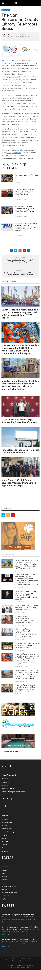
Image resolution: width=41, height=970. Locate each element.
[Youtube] (13, 515)
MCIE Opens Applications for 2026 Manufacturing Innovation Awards (26, 608)
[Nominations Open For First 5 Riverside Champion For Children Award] (7, 227)
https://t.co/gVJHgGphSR (10, 941)
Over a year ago (8, 922)
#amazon (4, 944)
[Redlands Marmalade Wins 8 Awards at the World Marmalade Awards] (7, 646)
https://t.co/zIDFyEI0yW (24, 917)
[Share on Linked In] (28, 250)
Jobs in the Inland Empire (17, 967)
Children (10, 37)
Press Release (9, 35)
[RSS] (8, 515)
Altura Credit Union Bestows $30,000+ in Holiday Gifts (24, 192)
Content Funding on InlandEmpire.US (14, 792)
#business (15, 931)
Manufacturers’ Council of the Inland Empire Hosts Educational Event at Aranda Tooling (26, 688)
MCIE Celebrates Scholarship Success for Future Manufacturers (19, 421)
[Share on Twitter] (15, 250)
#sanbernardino (14, 944)
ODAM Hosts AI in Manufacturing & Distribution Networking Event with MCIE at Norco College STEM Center (19, 313)
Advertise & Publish (8, 788)
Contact (29, 967)
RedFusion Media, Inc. (19, 959)
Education (5, 10)
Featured (4, 889)
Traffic (3, 899)
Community (5, 880)
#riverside (23, 931)
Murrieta (4, 848)
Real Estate (5, 896)
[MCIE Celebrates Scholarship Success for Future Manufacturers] (20, 406)
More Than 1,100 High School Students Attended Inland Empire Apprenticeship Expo (18, 483)
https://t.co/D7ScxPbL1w (30, 929)
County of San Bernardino (23, 37)
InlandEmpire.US (8, 775)
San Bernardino (27, 39)
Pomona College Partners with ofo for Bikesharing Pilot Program (20, 261)
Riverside (4, 819)
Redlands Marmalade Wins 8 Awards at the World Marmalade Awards (27, 645)
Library (18, 39)
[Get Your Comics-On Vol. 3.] (7, 178)
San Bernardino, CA (9, 60)
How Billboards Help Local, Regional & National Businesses (20, 451)
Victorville (4, 841)
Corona (3, 838)
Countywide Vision (8, 39)
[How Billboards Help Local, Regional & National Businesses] (20, 437)
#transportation (29, 944)
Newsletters (5, 785)
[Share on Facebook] (11, 250)
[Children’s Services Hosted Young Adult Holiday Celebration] (7, 210)
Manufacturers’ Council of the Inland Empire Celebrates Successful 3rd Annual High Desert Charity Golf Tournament (27, 564)
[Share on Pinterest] (24, 250)
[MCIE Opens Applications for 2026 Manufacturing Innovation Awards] (7, 609)
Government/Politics (8, 886)
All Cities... (4, 851)
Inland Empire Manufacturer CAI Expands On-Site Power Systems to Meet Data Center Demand (27, 619)
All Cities (5, 815)
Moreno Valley (6, 829)
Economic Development (9, 892)
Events (3, 883)
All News (4, 876)
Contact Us (5, 782)
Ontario (4, 835)
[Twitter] (3, 515)
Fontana (4, 825)
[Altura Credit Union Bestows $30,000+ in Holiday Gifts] (7, 193)
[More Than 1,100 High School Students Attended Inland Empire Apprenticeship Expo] (20, 467)
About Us (4, 779)
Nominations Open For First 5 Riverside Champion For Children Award (26, 227)
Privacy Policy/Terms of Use (20, 961)
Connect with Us (28, 966)
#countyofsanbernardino (27, 919)
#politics (15, 919)
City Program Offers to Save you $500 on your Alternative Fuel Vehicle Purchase (20, 274)
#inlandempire (6, 919)
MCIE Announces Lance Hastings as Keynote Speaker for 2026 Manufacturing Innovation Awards (27, 595)
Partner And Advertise (14, 966)
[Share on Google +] (20, 250)
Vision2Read (15, 77)
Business (4, 867)
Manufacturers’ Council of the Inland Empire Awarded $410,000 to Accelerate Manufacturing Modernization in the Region (20, 349)
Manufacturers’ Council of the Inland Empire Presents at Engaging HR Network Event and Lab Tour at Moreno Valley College (20, 385)
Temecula (4, 845)
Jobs (3, 873)
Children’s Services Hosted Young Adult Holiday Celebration (25, 209)
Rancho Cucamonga (8, 832)
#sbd (22, 944)
